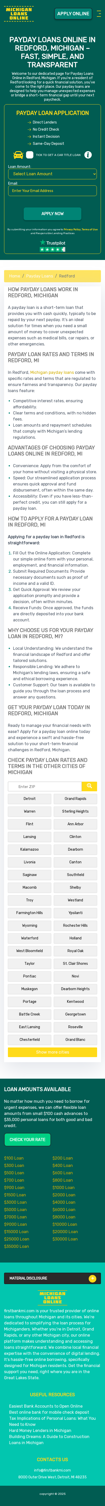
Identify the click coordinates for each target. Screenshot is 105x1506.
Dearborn (75, 849)
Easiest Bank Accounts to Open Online (46, 1406)
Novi (75, 976)
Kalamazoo (29, 849)
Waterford (29, 938)
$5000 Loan (15, 1209)
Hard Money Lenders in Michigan (40, 1430)
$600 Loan (62, 1172)
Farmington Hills (29, 913)
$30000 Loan (65, 1239)
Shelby (75, 887)
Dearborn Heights (75, 989)
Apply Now (53, 213)
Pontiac (29, 976)
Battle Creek (29, 1014)
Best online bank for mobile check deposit (49, 1412)
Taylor (29, 963)
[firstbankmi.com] (19, 14)
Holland (76, 938)
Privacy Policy (72, 229)
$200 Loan (62, 1158)
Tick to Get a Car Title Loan (58, 155)
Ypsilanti (76, 913)
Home (14, 276)
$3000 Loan (15, 1202)
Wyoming (29, 925)
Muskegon (29, 989)
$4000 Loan (63, 1202)
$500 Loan (14, 1172)
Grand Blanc (75, 1040)
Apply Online (73, 13)
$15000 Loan (16, 1231)
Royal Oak (76, 951)
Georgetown (75, 1014)
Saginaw (30, 875)
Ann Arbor (76, 824)
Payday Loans (39, 276)
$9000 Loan (15, 1224)
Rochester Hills (75, 925)
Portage (29, 1002)
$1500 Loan (15, 1195)
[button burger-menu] (98, 14)
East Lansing (29, 1027)
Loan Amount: (19, 167)
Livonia (29, 862)
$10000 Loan (64, 1224)
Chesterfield (30, 1040)
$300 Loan (14, 1165)
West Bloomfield (29, 951)
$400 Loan (62, 1165)
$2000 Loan (63, 1195)
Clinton (75, 837)
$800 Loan (62, 1180)
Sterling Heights (75, 811)
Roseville (75, 1027)
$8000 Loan (63, 1217)
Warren (29, 811)
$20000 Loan (65, 1231)
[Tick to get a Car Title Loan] (88, 155)
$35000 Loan (16, 1246)
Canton (75, 862)
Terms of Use (90, 229)
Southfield (75, 875)
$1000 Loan (63, 1187)
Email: (13, 184)
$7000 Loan (15, 1217)
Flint (29, 824)
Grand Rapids (75, 799)
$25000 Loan (16, 1239)
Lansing (29, 837)
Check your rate (27, 1139)
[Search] (89, 786)
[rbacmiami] (52, 1298)
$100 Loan (14, 1158)
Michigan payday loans (52, 372)
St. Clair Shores (75, 963)
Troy (29, 900)
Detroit (30, 799)
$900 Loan (14, 1187)
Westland (75, 900)
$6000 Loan (63, 1209)
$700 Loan (14, 1180)
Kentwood (75, 1002)
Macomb (30, 887)
